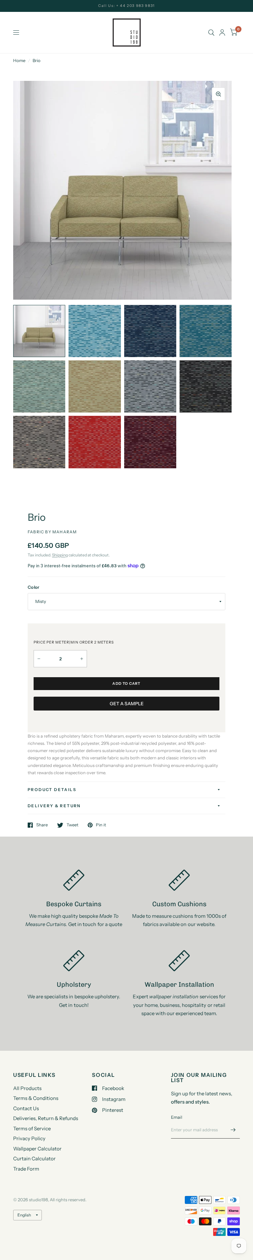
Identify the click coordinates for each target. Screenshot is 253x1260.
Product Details (52, 789)
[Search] (211, 32)
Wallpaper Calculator (37, 1148)
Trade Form (26, 1169)
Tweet (72, 825)
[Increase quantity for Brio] (82, 658)
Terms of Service (32, 1128)
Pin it (101, 825)
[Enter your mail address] (233, 1130)
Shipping (60, 554)
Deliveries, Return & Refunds (45, 1118)
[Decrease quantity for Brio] (39, 658)
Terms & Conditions (35, 1098)
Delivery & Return (54, 805)
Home (19, 60)
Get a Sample (127, 704)
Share (42, 825)
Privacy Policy (29, 1138)
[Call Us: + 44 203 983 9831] (126, 6)
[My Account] (222, 32)
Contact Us (26, 1108)
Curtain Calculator (34, 1158)
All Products (27, 1088)
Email (176, 1117)
